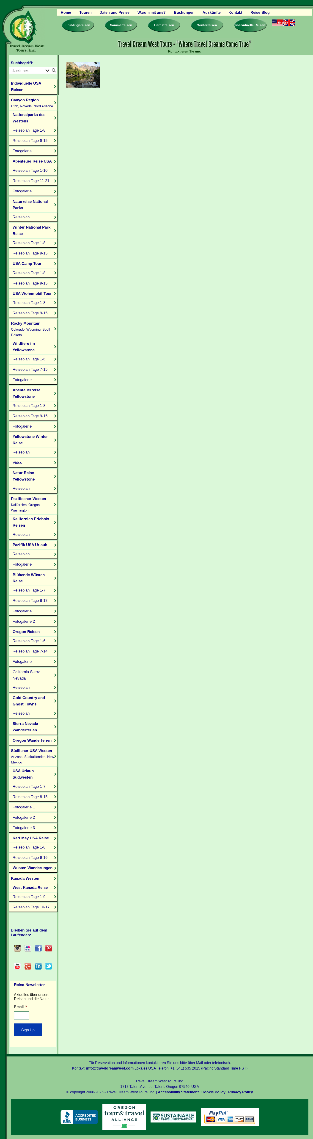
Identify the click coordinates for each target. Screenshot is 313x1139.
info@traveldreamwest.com (110, 1068)
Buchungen (184, 12)
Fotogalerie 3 (24, 827)
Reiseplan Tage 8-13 (30, 600)
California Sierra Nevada (26, 674)
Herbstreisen (164, 25)
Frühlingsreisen (78, 25)
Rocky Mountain (31, 329)
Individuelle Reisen (250, 25)
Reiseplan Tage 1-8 (29, 130)
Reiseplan (21, 217)
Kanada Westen (25, 878)
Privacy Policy (240, 1092)
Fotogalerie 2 (24, 621)
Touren (85, 12)
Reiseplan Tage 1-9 (29, 896)
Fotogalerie (22, 151)
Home (66, 12)
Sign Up (28, 1029)
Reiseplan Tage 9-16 (30, 857)
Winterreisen (207, 25)
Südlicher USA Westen (32, 756)
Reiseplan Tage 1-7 (29, 590)
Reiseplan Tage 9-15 (30, 140)
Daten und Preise (114, 12)
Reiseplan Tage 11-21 (31, 180)
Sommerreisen (121, 25)
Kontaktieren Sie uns (184, 51)
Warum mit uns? (151, 12)
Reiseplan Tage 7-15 (30, 369)
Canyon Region (32, 103)
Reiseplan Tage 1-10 (30, 170)
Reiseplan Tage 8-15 (30, 796)
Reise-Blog (260, 12)
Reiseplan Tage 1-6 (29, 359)
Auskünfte (212, 12)
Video (17, 462)
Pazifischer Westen (28, 504)
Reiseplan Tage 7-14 (30, 651)
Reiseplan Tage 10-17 (31, 907)
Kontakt (235, 12)
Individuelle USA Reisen (26, 86)
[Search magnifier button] (54, 70)
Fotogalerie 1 (24, 611)
